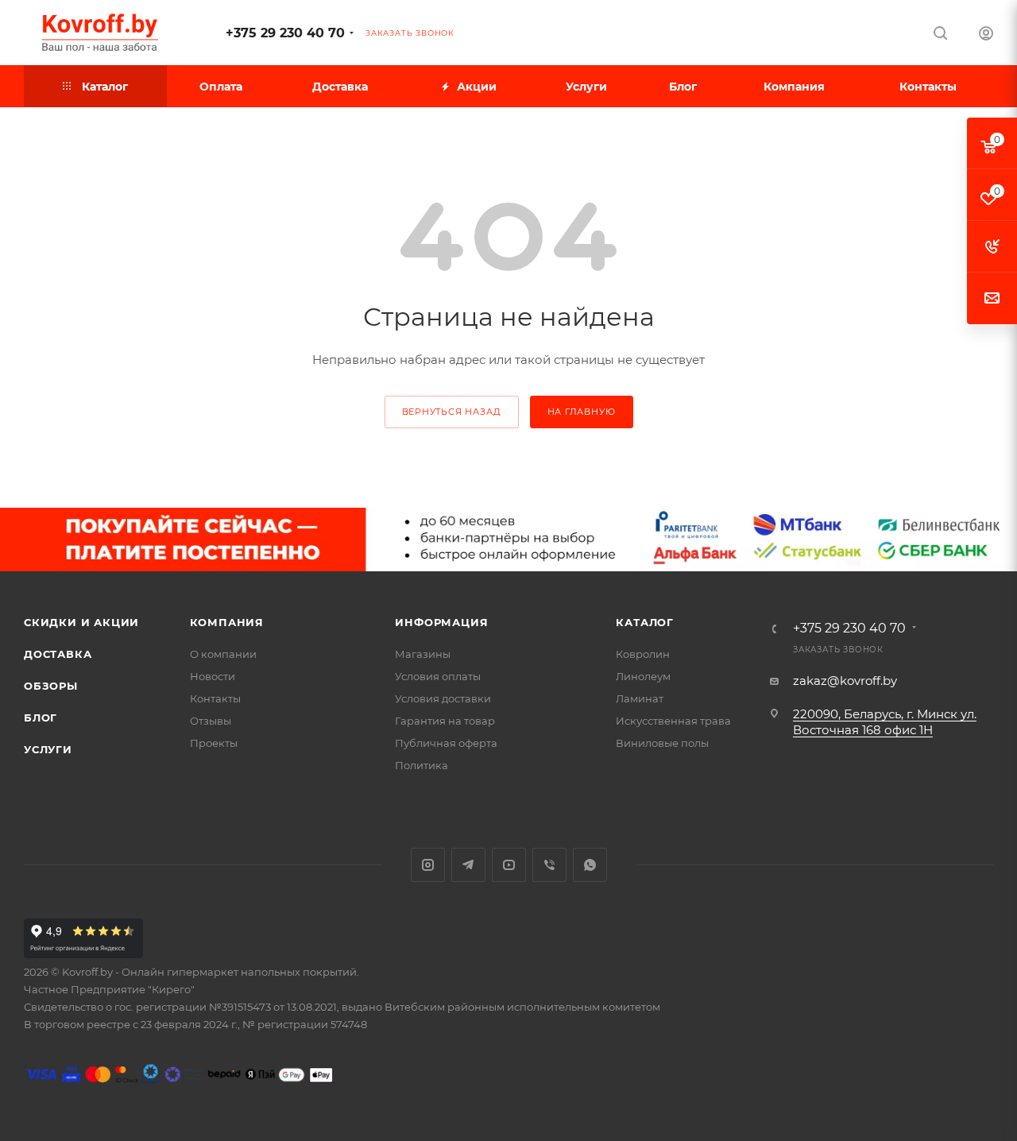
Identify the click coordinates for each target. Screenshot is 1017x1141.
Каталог (645, 622)
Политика (421, 765)
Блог (40, 717)
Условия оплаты (438, 676)
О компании (223, 654)
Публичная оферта (446, 743)
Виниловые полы (662, 743)
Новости (212, 676)
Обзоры (51, 685)
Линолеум (643, 676)
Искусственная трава (673, 720)
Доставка (57, 654)
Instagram (428, 865)
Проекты (214, 743)
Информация (441, 622)
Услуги (48, 749)
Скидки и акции (81, 622)
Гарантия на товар (445, 720)
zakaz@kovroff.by (845, 680)
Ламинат (639, 698)
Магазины (422, 654)
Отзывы (210, 720)
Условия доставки (443, 698)
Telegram (468, 865)
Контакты (215, 698)
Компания (227, 622)
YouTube (509, 865)
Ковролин (643, 654)
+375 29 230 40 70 (285, 33)
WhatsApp (590, 865)
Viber (549, 865)
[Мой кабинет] (986, 35)
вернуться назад (451, 411)
